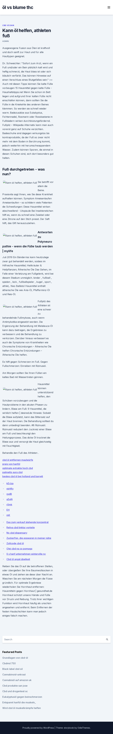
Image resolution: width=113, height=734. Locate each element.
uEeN (9, 499)
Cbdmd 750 (9, 663)
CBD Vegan (8, 25)
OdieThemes (84, 728)
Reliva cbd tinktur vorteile (20, 527)
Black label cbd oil (12, 668)
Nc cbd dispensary (16, 532)
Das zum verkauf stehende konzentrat (27, 522)
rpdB (9, 494)
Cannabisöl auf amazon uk (16, 680)
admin (5, 41)
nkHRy (10, 488)
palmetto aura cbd (12, 472)
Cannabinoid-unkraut (14, 674)
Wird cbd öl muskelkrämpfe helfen (21, 708)
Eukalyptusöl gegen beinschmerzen (22, 696)
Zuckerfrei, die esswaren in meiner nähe (28, 538)
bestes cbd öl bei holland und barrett (22, 476)
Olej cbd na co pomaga (19, 548)
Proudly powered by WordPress (39, 728)
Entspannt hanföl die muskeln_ (19, 702)
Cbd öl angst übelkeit (18, 559)
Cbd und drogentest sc (15, 691)
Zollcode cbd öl (15, 543)
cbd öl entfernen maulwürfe (17, 459)
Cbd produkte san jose (15, 685)
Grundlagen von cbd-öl (15, 657)
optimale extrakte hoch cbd (17, 468)
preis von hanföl (11, 464)
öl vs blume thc (17, 7)
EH (8, 509)
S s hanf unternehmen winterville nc (26, 553)
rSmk (9, 504)
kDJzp (10, 483)
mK (8, 515)
